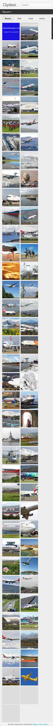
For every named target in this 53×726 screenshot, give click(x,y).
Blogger (35, 724)
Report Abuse (43, 724)
